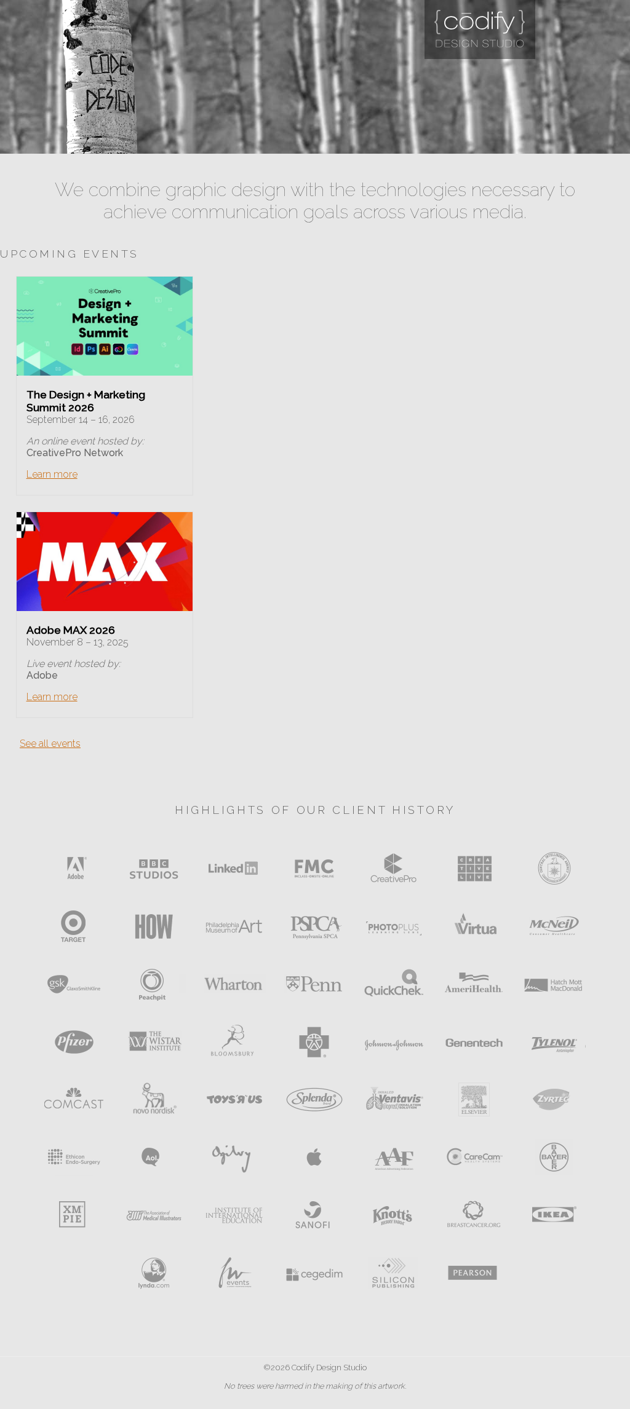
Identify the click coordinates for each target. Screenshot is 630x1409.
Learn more (52, 474)
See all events (50, 743)
